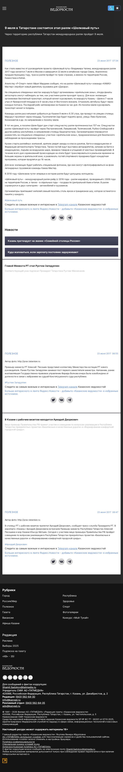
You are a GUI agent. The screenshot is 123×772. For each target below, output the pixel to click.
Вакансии (8, 617)
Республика (69, 595)
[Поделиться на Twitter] (53, 218)
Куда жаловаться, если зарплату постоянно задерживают (43, 252)
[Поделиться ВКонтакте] (61, 218)
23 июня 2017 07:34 (107, 61)
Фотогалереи (70, 612)
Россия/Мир (9, 601)
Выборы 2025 (10, 645)
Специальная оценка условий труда (21, 744)
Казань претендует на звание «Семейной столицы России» (44, 241)
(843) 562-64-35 (35, 702)
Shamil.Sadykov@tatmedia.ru (19, 687)
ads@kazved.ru (11, 706)
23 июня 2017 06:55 (107, 353)
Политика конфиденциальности (18, 741)
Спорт (66, 606)
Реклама (7, 640)
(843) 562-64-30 (25, 696)
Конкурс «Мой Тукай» (76, 617)
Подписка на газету (14, 651)
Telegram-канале (67, 204)
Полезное (11, 60)
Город (6, 595)
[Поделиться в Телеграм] (69, 218)
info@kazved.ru (11, 699)
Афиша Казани (11, 623)
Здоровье (68, 601)
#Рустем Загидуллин (15, 382)
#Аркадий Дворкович (16, 544)
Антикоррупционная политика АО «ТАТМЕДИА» (26, 746)
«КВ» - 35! (8, 656)
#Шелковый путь (13, 200)
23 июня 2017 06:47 (107, 512)
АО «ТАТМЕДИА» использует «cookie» (21, 736)
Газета (6, 612)
